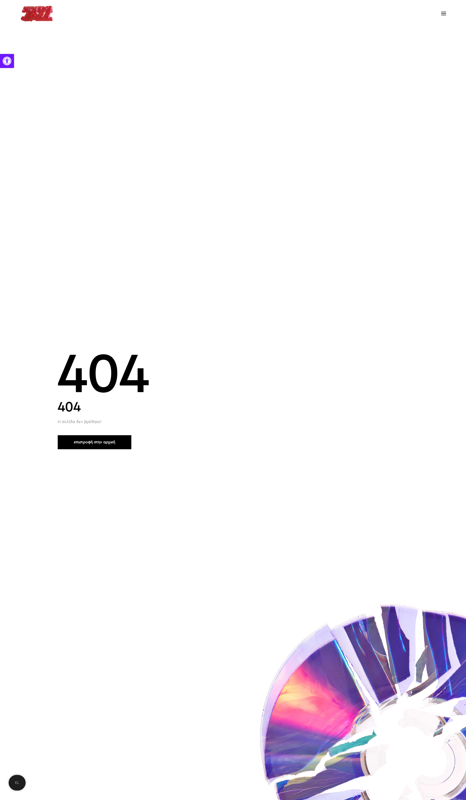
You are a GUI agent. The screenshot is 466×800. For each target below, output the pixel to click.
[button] (7, 61)
